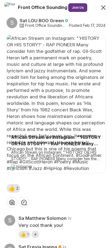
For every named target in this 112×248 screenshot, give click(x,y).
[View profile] (9, 7)
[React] (12, 202)
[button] (13, 188)
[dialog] (56, 124)
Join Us (78, 7)
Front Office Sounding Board (45, 25)
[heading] (50, 7)
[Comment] (23, 202)
